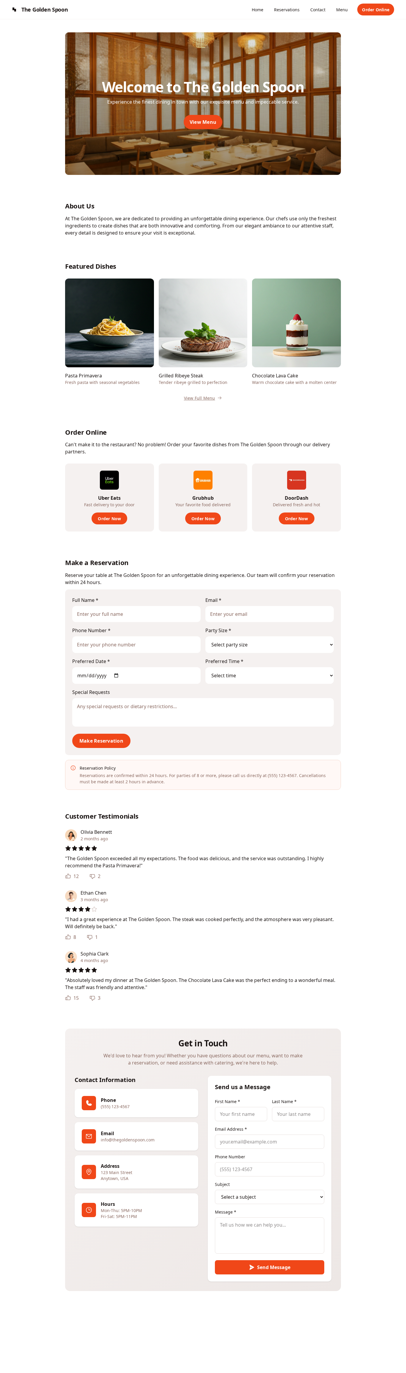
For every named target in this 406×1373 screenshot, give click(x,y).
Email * (213, 600)
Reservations (287, 9)
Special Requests (91, 692)
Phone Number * (91, 630)
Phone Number (230, 1157)
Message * (225, 1212)
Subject (222, 1184)
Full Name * (85, 600)
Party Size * (218, 630)
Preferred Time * (224, 661)
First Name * (227, 1101)
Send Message (273, 1267)
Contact (317, 9)
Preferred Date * (91, 661)
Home (257, 9)
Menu (342, 9)
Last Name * (284, 1101)
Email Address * (231, 1129)
